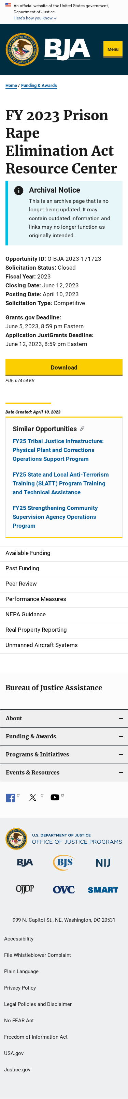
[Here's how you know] (64, 12)
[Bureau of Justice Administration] (25, 868)
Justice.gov (17, 1070)
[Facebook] (12, 799)
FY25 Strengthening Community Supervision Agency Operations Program (55, 517)
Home (11, 85)
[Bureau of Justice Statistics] (64, 872)
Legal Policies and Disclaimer (38, 1004)
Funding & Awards (39, 85)
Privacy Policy (20, 988)
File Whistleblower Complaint (37, 955)
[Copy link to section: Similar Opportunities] (80, 428)
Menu (113, 49)
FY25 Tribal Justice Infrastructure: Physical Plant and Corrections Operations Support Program (58, 450)
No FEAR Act (19, 1021)
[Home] (67, 49)
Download (64, 367)
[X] (35, 799)
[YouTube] (57, 799)
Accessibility (18, 939)
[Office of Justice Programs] (22, 49)
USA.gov (14, 1053)
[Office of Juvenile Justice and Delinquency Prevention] (25, 895)
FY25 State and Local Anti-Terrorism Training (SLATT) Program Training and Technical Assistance (61, 483)
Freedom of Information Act (36, 1037)
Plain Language (21, 971)
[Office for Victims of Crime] (64, 895)
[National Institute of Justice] (103, 868)
